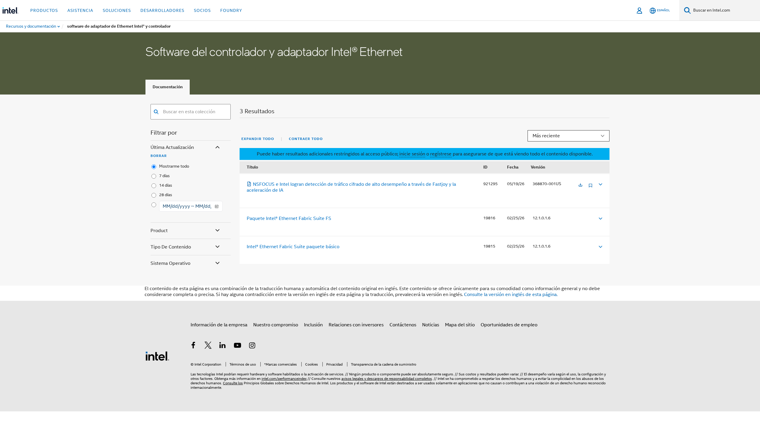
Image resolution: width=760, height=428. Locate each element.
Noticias (430, 325)
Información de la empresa (219, 325)
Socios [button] (202, 10)
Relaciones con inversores (356, 325)
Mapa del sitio (460, 325)
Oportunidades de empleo (509, 325)
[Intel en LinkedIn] (223, 346)
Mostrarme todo (174, 166)
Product (159, 231)
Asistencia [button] (80, 10)
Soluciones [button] (117, 10)
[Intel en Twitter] (208, 346)
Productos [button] (44, 10)
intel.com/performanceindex (284, 378)
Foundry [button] (231, 10)
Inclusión (313, 325)
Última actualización (172, 147)
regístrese (441, 154)
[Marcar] (590, 188)
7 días (164, 175)
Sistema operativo (170, 263)
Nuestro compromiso (275, 325)
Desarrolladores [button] (162, 10)
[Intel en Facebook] (193, 346)
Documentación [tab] (168, 87)
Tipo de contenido (171, 247)
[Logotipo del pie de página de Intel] (157, 356)
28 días (165, 194)
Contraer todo (306, 138)
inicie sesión (412, 154)
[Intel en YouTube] (237, 346)
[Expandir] (600, 184)
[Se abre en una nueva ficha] (580, 185)
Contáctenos (403, 325)
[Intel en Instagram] (252, 346)
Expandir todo (257, 138)
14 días (165, 185)
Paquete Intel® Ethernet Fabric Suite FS (289, 218)
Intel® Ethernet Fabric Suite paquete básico (293, 247)
